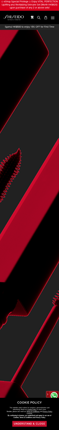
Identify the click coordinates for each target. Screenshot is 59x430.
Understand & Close (29, 424)
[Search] (38, 18)
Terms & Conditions (33, 411)
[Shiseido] (13, 17)
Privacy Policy (47, 411)
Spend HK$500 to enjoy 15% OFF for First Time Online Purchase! (29, 27)
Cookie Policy (32, 409)
